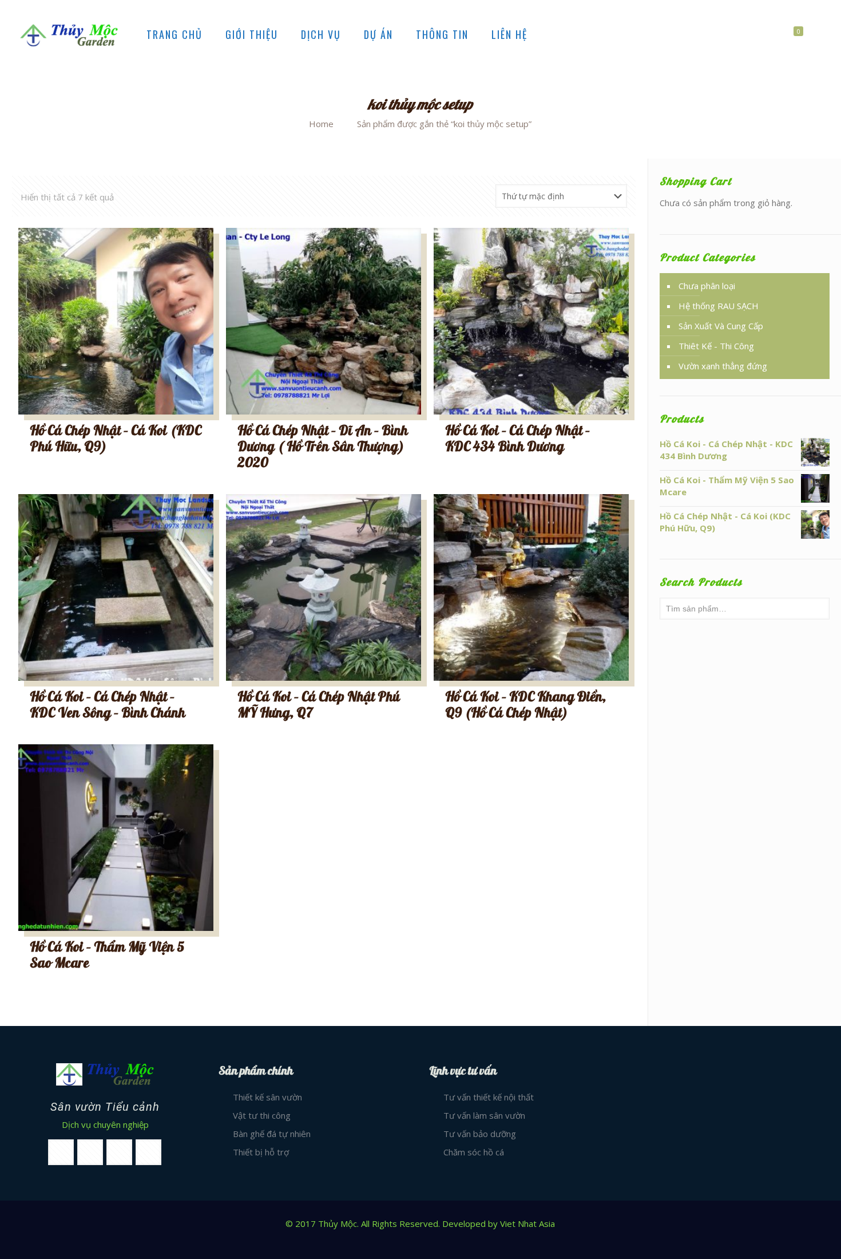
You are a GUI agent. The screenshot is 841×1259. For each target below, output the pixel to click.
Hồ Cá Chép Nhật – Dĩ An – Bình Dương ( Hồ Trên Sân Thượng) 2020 (322, 446)
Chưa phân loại (707, 285)
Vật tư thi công (262, 1115)
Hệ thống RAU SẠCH (719, 305)
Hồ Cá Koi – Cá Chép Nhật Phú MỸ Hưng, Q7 (318, 705)
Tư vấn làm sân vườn (484, 1115)
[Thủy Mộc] (69, 34)
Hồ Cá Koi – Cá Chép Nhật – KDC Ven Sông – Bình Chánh (107, 705)
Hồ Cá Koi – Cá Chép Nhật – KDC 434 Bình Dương (517, 438)
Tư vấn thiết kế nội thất (488, 1097)
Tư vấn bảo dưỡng (479, 1133)
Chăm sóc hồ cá (473, 1152)
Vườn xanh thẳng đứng (723, 366)
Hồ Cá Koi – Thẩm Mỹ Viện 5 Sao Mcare (107, 955)
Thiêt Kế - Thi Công (716, 346)
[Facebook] (420, 1241)
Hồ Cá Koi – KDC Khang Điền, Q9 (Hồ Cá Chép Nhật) (525, 705)
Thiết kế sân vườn (267, 1097)
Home (321, 123)
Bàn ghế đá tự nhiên (272, 1133)
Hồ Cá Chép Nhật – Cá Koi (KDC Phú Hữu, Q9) (115, 438)
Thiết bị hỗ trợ (261, 1152)
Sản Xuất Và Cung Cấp (721, 325)
